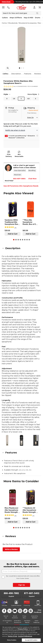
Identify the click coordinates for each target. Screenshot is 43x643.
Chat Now (32, 179)
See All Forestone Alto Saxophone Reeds (21, 186)
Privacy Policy (23, 629)
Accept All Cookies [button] (31, 640)
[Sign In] (34, 7)
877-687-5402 (31, 593)
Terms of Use (12, 636)
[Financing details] (37, 136)
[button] (21, 248)
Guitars (5, 18)
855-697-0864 (19, 179)
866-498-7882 (11, 593)
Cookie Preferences (25, 636)
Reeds (40, 23)
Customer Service (16, 605)
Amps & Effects (16, 18)
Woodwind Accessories (27, 23)
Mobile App (38, 605)
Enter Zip (30, 117)
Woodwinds (12, 23)
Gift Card (4, 605)
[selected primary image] (21, 45)
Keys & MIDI (28, 18)
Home (4, 23)
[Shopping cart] (39, 7)
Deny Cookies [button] (11, 640)
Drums (37, 18)
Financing (27, 605)
